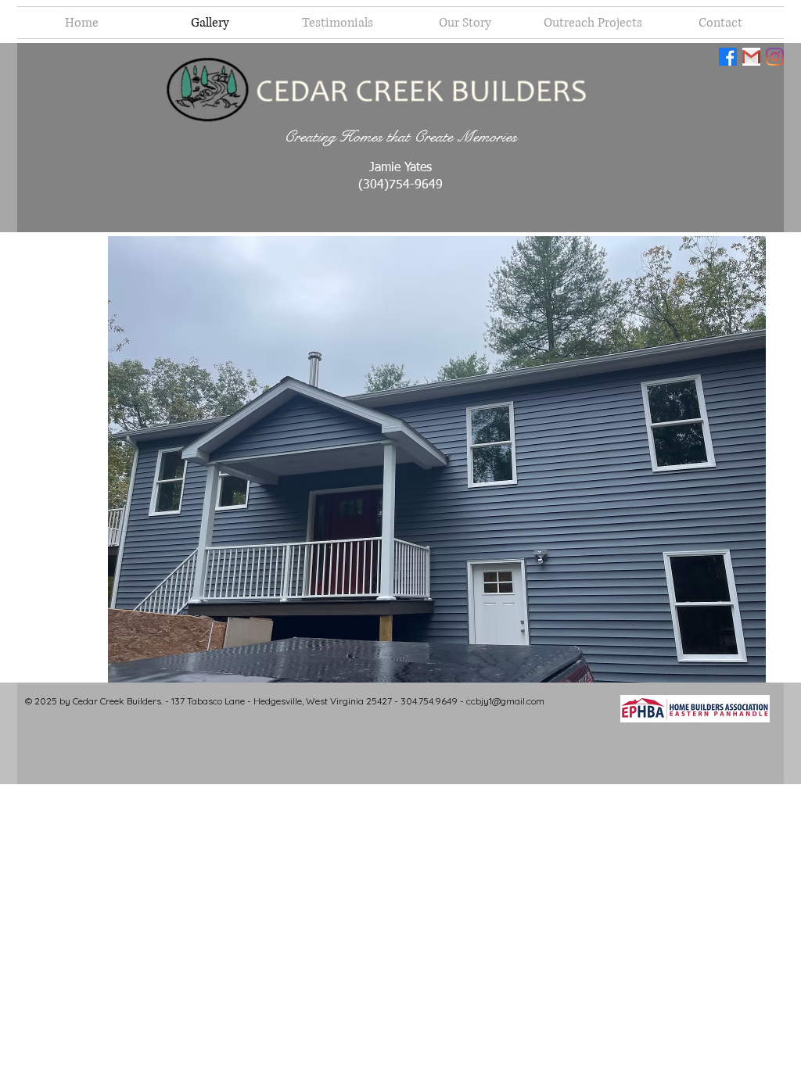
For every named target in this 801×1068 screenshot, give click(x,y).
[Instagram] (775, 57)
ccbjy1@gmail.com (505, 701)
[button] (437, 459)
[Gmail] (751, 57)
